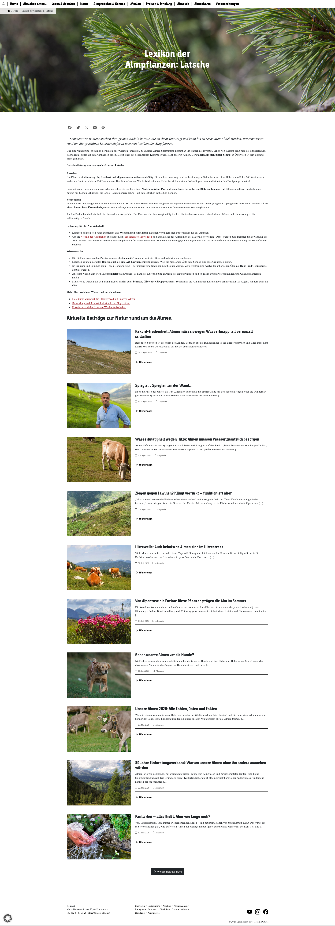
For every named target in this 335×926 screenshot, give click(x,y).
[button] (7, 918)
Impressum (140, 905)
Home (14, 4)
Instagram (139, 909)
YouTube (164, 909)
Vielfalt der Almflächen (93, 236)
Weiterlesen (145, 362)
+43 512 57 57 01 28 (76, 912)
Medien (135, 4)
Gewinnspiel (154, 912)
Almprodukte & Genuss (109, 4)
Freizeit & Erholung (159, 4)
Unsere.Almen (181, 905)
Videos (184, 909)
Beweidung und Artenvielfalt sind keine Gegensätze (101, 303)
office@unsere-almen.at (99, 912)
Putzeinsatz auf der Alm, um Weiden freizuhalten (99, 307)
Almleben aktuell (34, 4)
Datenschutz (154, 905)
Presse (174, 909)
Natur (84, 4)
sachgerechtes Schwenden (138, 236)
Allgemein (162, 352)
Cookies (167, 905)
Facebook (152, 909)
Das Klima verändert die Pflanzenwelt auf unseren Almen (104, 299)
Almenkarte (202, 4)
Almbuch (183, 4)
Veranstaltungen (227, 4)
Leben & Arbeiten (63, 4)
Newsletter (140, 912)
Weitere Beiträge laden (169, 871)
